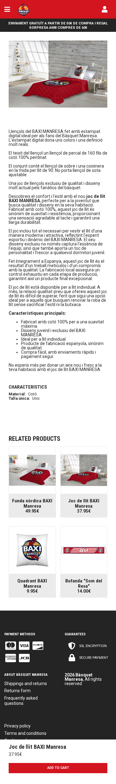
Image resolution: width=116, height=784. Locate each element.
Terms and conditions (25, 733)
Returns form (17, 690)
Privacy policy (17, 725)
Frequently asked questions (21, 701)
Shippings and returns (25, 683)
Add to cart (58, 768)
